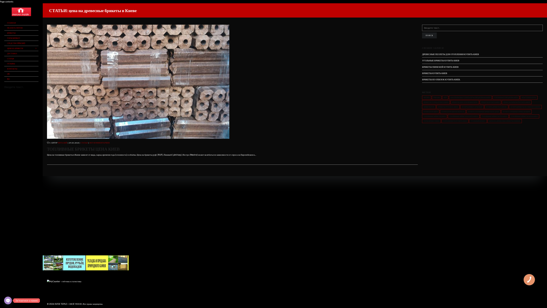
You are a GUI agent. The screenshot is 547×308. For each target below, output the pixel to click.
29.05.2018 (74, 143)
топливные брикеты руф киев (494, 116)
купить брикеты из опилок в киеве (525, 107)
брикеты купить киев (490, 102)
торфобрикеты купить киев (455, 121)
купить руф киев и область (453, 112)
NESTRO (427, 97)
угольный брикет (478, 121)
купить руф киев (431, 112)
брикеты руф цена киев (448, 107)
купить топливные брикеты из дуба (483, 112)
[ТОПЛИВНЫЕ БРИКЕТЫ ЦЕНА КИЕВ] (232, 82)
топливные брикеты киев (435, 116)
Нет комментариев (99, 143)
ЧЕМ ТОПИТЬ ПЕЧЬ (529, 97)
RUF (445, 97)
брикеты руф (429, 107)
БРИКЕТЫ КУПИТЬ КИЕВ (434, 73)
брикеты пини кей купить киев (516, 102)
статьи (84, 143)
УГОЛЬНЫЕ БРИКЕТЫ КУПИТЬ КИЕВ (440, 60)
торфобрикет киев (431, 121)
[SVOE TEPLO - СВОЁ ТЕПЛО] (21, 12)
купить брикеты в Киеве (496, 107)
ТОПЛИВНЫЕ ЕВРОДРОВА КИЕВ (506, 97)
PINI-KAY (436, 97)
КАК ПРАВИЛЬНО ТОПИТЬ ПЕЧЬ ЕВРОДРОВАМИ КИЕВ (470, 97)
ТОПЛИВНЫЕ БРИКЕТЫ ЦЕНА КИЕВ (83, 148)
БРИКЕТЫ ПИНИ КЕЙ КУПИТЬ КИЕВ (440, 67)
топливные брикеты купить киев (463, 116)
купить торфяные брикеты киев (516, 112)
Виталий (62, 143)
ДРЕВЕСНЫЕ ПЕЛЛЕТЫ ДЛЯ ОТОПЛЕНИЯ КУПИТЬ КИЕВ (450, 54)
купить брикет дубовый (472, 107)
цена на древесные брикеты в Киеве (504, 121)
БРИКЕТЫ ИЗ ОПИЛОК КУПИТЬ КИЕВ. (441, 79)
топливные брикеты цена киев (524, 116)
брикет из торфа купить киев (436, 102)
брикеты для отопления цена (464, 102)
